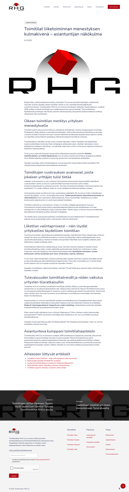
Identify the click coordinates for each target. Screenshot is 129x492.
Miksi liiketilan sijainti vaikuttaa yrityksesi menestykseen (48, 365)
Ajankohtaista (31, 22)
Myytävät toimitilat (93, 442)
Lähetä (13, 476)
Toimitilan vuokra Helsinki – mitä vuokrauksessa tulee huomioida (52, 358)
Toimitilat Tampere (73, 445)
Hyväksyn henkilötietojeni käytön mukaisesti (31, 461)
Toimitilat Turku (72, 435)
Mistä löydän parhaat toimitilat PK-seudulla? (44, 361)
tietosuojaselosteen (43, 459)
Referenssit (110, 435)
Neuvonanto (90, 447)
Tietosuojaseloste (112, 454)
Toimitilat (71, 429)
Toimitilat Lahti (72, 449)
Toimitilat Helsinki (73, 440)
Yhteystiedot (110, 449)
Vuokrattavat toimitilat (90, 436)
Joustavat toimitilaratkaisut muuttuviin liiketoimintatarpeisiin (50, 363)
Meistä (108, 445)
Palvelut (90, 429)
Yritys (108, 429)
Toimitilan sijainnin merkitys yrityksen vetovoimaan (46, 368)
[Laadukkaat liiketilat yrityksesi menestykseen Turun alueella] (96, 405)
